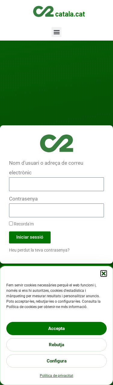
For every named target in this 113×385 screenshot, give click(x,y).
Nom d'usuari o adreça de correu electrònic (46, 168)
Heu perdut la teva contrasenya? (39, 250)
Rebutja (56, 344)
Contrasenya (23, 199)
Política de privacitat (56, 376)
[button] (104, 273)
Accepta (56, 328)
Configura (57, 361)
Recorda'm (23, 224)
